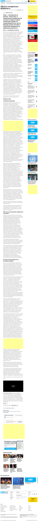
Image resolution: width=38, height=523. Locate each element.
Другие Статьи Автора (32, 119)
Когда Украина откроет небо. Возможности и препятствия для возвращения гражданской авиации (31, 101)
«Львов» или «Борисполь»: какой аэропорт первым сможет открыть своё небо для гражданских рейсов (31, 87)
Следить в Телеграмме (11, 448)
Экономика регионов (3, 511)
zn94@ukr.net (25, 496)
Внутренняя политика (3, 505)
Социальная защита (12, 505)
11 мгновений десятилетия (30, 64)
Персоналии (11, 510)
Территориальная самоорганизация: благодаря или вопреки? (30, 72)
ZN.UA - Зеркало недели (32, 40)
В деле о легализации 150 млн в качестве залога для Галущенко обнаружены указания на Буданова (31, 106)
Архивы (11, 493)
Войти (26, 1)
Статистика (29, 78)
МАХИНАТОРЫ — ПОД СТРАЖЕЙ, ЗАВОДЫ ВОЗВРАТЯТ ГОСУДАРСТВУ (32, 126)
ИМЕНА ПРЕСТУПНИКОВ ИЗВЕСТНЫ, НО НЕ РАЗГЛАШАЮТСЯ (32, 141)
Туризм (29, 509)
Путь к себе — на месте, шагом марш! (31, 75)
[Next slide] (36, 3)
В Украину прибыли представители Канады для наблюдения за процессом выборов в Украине (31, 56)
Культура (20, 510)
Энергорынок (2, 509)
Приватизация (2, 510)
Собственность (30, 510)
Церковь (20, 509)
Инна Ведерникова (28, 483)
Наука (20, 505)
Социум (29, 505)
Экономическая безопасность (13, 509)
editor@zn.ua (17, 498)
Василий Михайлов (9, 12)
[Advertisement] (13, 126)
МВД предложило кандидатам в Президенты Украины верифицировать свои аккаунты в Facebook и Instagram (31, 61)
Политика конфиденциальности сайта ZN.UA (31, 520)
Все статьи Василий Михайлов (8, 408)
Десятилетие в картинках (30, 68)
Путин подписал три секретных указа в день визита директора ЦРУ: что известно (31, 96)
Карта (11, 499)
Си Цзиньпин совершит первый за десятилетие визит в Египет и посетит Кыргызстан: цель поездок (31, 92)
